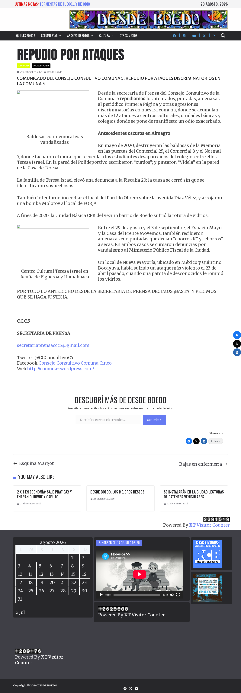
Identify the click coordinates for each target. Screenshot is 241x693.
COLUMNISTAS (49, 35)
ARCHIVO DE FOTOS (78, 35)
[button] (59, 36)
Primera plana (41, 66)
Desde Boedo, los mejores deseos (117, 492)
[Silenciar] (172, 595)
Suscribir (154, 420)
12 (41, 574)
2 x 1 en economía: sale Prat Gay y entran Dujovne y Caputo (44, 494)
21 (62, 582)
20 (52, 582)
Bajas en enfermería (200, 464)
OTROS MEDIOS (128, 35)
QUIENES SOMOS (25, 35)
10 (20, 574)
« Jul (20, 612)
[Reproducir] (101, 595)
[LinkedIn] (204, 441)
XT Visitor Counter (209, 525)
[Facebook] (189, 441)
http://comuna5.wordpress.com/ (60, 368)
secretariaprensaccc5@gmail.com (53, 345)
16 (84, 574)
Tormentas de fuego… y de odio (65, 4)
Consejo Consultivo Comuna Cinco (75, 363)
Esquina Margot (36, 463)
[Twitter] (196, 441)
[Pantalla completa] (178, 595)
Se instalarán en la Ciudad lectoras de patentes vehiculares (194, 494)
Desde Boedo (54, 72)
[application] (139, 574)
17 (20, 582)
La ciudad (23, 66)
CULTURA (104, 35)
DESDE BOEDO (47, 685)
